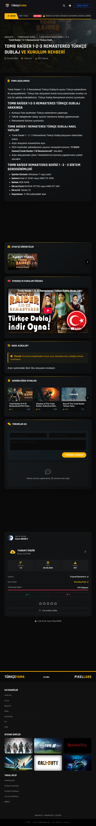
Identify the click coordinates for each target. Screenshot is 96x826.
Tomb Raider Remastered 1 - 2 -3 (54, 37)
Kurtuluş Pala (80, 582)
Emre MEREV (21, 539)
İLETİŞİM (58, 815)
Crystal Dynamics (78, 577)
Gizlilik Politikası (11, 791)
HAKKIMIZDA (48, 815)
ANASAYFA (8, 37)
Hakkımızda (9, 780)
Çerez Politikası (11, 796)
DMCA (7, 802)
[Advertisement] (48, 221)
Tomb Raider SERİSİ (26, 37)
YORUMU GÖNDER (74, 455)
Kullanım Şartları (11, 786)
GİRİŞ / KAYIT (82, 6)
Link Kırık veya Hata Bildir (49, 621)
